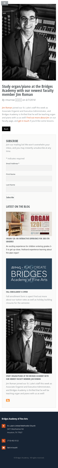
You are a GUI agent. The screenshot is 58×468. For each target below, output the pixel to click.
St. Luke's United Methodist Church (21, 425)
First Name (10, 174)
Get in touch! (12, 447)
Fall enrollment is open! (17, 291)
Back (6, 128)
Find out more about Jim (38, 117)
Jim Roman (7, 107)
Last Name (10, 185)
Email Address (12, 163)
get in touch (23, 120)
